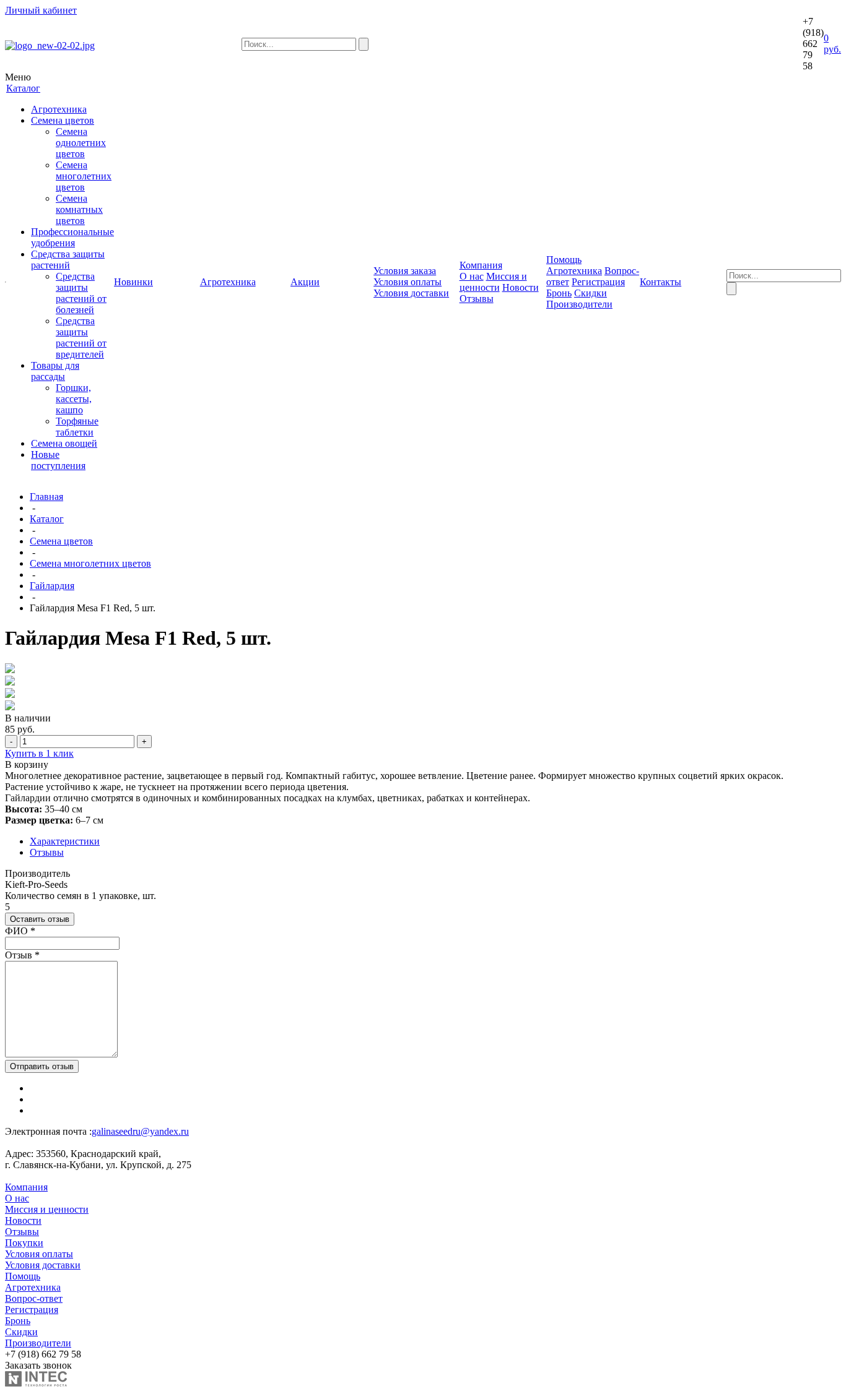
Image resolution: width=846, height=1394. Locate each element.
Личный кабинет (41, 10)
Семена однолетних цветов (81, 142)
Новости (520, 287)
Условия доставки (411, 293)
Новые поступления (58, 460)
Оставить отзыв (39, 919)
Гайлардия (52, 585)
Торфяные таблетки (77, 426)
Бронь (559, 293)
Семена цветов (62, 120)
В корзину (26, 764)
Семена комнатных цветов (79, 209)
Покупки (24, 1242)
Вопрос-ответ (34, 1298)
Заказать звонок (38, 1365)
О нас (472, 276)
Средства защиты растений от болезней (81, 293)
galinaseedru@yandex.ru (140, 1131)
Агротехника (59, 109)
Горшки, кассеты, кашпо (74, 398)
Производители (579, 304)
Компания (26, 1187)
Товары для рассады (55, 371)
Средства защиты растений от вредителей (81, 337)
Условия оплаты (407, 282)
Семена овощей (64, 443)
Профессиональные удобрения (72, 237)
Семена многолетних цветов (83, 176)
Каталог (47, 519)
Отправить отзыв (42, 1066)
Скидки (590, 293)
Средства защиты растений (68, 259)
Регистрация (598, 282)
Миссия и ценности (493, 282)
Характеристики (65, 841)
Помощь (22, 1276)
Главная (46, 496)
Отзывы (477, 298)
